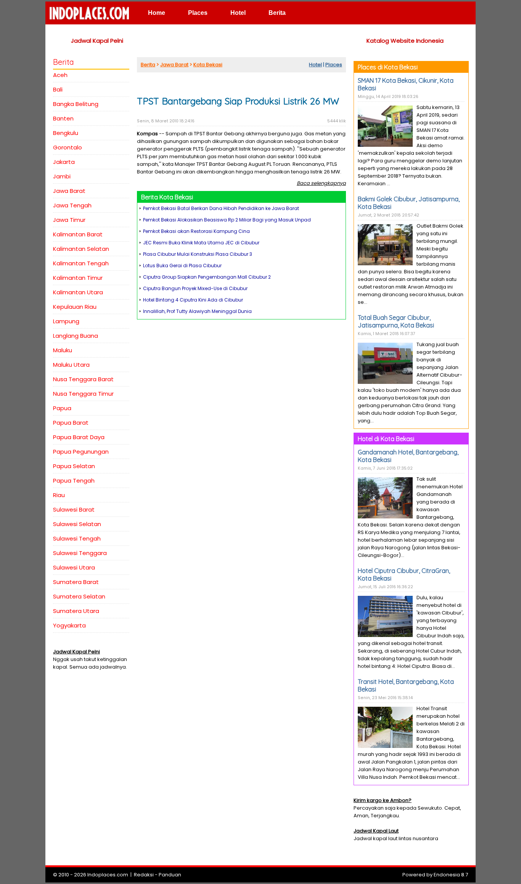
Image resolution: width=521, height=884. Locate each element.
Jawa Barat (69, 191)
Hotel (238, 13)
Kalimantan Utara (78, 292)
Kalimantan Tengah (81, 263)
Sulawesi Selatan (77, 524)
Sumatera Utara (76, 611)
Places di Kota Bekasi (388, 67)
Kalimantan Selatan (81, 249)
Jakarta (64, 162)
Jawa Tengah (72, 205)
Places (197, 13)
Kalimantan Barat (78, 234)
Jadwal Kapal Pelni (97, 41)
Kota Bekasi (207, 64)
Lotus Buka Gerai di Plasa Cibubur (182, 265)
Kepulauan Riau (74, 307)
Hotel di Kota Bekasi (386, 439)
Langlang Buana (75, 336)
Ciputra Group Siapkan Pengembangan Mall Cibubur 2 (207, 277)
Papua (62, 408)
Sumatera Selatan (79, 596)
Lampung (66, 321)
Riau (59, 495)
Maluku (62, 350)
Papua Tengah (74, 480)
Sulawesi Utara (74, 567)
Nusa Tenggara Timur (83, 394)
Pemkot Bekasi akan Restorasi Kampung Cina (196, 231)
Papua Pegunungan (81, 452)
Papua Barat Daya (79, 437)
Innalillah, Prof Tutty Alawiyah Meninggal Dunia (197, 311)
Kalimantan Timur (78, 278)
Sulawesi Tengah (77, 538)
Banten (63, 118)
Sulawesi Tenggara (80, 553)
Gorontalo (67, 147)
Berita (277, 13)
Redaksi (144, 874)
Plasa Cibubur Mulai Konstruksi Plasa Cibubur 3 (197, 254)
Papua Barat (70, 423)
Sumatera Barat (76, 582)
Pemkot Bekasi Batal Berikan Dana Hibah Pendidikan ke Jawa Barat (221, 208)
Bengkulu (65, 133)
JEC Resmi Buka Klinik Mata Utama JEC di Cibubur (201, 242)
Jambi (62, 176)
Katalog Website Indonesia (405, 41)
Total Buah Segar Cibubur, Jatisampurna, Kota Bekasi (396, 321)
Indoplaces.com (107, 874)
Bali (58, 89)
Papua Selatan (74, 466)
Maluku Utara (71, 365)
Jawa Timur (69, 220)
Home (156, 13)
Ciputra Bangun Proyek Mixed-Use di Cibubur (195, 288)
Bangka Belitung (75, 104)
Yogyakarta (69, 625)
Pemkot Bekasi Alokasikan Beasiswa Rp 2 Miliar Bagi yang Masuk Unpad (227, 220)
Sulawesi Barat (74, 509)
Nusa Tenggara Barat (83, 379)
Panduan (170, 874)
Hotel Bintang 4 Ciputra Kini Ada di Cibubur (193, 300)
